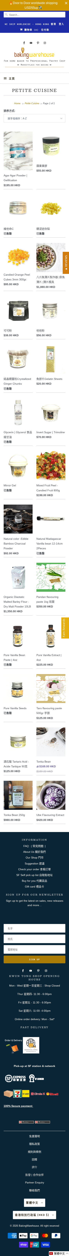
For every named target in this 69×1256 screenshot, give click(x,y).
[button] (59, 1253)
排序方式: (9, 110)
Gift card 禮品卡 (34, 886)
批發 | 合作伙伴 (34, 1174)
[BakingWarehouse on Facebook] (24, 43)
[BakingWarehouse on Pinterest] (37, 43)
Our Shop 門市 (35, 857)
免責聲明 (34, 1136)
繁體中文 (32, 1202)
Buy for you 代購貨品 (34, 880)
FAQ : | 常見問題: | (34, 846)
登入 (61, 24)
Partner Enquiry (34, 1182)
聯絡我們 (34, 1190)
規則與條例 (34, 1151)
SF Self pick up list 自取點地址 (34, 875)
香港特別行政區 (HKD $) (32, 1215)
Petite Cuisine (34, 90)
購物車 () (31, 30)
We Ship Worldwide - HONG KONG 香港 (30, 24)
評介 (34, 1167)
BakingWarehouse (29, 1225)
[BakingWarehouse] (34, 58)
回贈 (34, 1159)
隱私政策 (34, 1143)
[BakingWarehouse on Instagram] (44, 43)
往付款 (45, 30)
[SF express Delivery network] (8, 1096)
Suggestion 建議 (34, 863)
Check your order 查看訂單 (34, 869)
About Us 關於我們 (34, 851)
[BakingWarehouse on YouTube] (31, 43)
